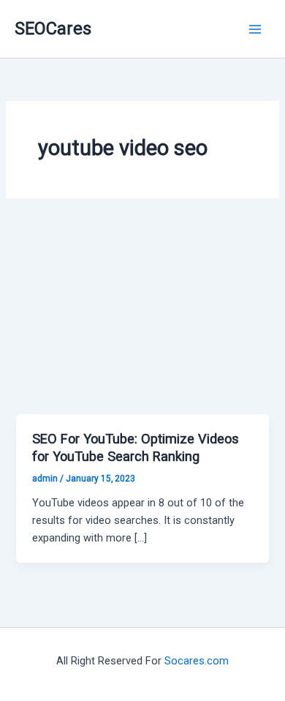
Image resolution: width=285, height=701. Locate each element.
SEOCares (53, 28)
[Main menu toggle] (255, 29)
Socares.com (196, 660)
